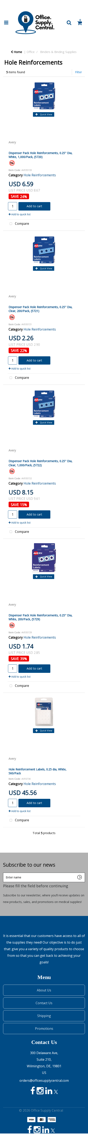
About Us (44, 990)
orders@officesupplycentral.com (44, 1080)
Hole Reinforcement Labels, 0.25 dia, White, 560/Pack (38, 771)
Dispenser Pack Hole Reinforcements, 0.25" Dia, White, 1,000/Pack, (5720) (40, 155)
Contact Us (44, 1003)
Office (31, 52)
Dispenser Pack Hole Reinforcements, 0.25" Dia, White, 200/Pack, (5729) (40, 617)
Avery (12, 142)
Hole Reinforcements (40, 175)
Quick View (45, 114)
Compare (21, 223)
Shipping (44, 1015)
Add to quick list (20, 214)
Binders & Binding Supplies (58, 52)
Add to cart (34, 206)
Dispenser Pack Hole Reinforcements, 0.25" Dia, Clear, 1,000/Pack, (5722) (40, 463)
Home (17, 52)
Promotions (44, 1028)
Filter (78, 72)
